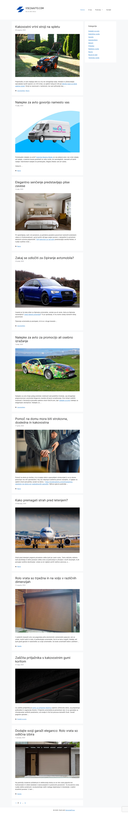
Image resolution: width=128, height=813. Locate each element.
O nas (90, 10)
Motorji (90, 43)
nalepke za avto (64, 400)
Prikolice (91, 46)
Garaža (19, 646)
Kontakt (108, 10)
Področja (98, 10)
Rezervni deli (92, 55)
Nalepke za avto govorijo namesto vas (42, 102)
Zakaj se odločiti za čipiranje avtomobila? (44, 258)
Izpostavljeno (21, 90)
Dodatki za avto (21, 719)
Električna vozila (94, 34)
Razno (27, 90)
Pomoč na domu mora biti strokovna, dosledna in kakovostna (41, 420)
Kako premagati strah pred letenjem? (41, 500)
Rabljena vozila (93, 49)
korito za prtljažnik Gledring (41, 708)
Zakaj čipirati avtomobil (32, 314)
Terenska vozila (93, 58)
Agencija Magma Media (44, 157)
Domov (82, 10)
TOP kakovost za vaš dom (45, 239)
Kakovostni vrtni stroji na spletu (37, 27)
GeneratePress (70, 810)
